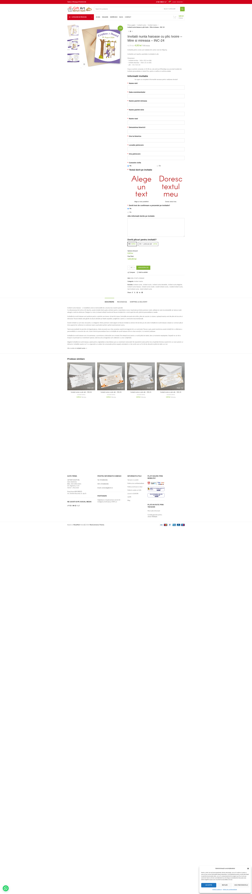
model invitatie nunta (161, 287)
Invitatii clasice (152, 25)
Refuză (224, 885)
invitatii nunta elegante (175, 284)
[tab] (109, 301)
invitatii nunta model (148, 287)
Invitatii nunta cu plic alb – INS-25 (111, 392)
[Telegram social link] (142, 292)
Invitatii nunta (141, 25)
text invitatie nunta (133, 289)
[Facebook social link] (132, 292)
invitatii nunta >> (82, 348)
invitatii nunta (147, 284)
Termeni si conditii (132, 480)
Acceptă (208, 885)
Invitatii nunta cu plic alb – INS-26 (81, 392)
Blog (128, 500)
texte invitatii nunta (146, 289)
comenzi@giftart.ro (107, 488)
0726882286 (104, 480)
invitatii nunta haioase (134, 287)
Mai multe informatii (154, 511)
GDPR (129, 497)
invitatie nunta (137, 284)
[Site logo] (79, 9)
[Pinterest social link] (137, 292)
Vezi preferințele (241, 885)
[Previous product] (128, 31)
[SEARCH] (182, 9)
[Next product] (132, 31)
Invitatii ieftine (81, 394)
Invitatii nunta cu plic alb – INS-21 (141, 392)
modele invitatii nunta (176, 287)
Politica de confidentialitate (230, 889)
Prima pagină (131, 25)
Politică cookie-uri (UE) (134, 490)
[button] (248, 869)
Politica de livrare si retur (134, 487)
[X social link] (134, 292)
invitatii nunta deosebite (160, 284)
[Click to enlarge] (84, 64)
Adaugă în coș (143, 267)
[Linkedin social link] (140, 292)
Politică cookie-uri (217, 889)
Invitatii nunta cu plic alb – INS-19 (170, 392)
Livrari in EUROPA (132, 493)
